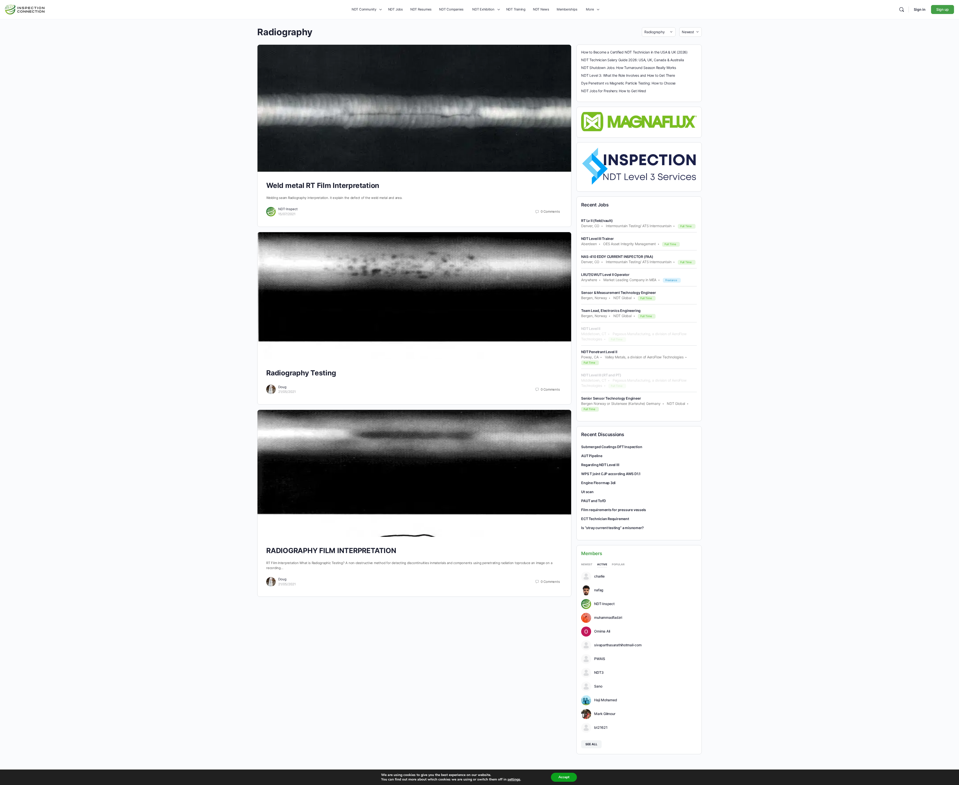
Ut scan (587, 492)
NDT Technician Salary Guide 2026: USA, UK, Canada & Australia (632, 60)
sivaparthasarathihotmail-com (617, 645)
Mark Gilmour (604, 714)
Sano (598, 686)
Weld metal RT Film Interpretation (322, 185)
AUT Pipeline (591, 456)
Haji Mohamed (605, 700)
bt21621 (600, 728)
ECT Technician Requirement (605, 519)
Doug (282, 387)
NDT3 (598, 673)
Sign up (942, 9)
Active (602, 564)
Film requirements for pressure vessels (613, 510)
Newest (586, 564)
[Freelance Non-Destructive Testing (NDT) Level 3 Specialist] (639, 166)
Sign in (920, 9)
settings (513, 779)
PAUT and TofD (593, 501)
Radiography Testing (301, 373)
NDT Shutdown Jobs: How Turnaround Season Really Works (628, 67)
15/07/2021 (286, 214)
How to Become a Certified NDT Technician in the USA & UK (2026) (634, 52)
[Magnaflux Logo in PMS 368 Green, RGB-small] (639, 121)
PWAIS (599, 659)
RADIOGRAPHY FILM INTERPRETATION (331, 550)
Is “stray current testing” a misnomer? (612, 528)
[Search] (902, 9)
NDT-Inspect (288, 209)
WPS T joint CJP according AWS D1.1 (611, 474)
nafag (598, 590)
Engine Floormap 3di (598, 483)
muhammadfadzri (608, 618)
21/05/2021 (287, 392)
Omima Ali (602, 631)
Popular (618, 564)
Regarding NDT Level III (600, 465)
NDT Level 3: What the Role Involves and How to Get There (628, 75)
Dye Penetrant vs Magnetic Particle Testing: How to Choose (628, 83)
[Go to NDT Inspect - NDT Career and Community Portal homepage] (24, 8)
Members (591, 553)
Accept (563, 777)
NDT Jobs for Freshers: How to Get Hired (613, 91)
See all (591, 744)
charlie (599, 576)
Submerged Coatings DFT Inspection (611, 447)
